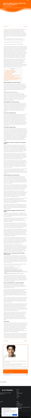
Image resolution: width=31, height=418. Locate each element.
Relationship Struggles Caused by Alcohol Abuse (12, 77)
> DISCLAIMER (18, 396)
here (25, 366)
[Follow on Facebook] (28, 416)
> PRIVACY (17, 394)
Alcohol (7, 7)
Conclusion (6, 80)
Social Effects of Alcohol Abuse (9, 72)
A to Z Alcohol (6, 6)
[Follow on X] (30, 416)
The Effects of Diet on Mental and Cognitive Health (12, 75)
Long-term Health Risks (8, 74)
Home (4, 7)
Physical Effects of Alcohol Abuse (9, 70)
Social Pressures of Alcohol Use (9, 76)
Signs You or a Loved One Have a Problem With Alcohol (13, 78)
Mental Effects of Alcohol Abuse (10, 71)
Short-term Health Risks (8, 73)
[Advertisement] (15, 19)
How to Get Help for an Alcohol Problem (10, 79)
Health (10, 6)
